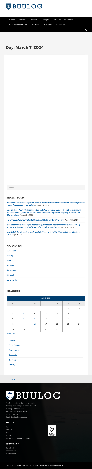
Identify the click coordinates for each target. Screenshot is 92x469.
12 (23, 319)
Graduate (13, 355)
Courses (12, 340)
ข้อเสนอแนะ (60, 25)
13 (34, 319)
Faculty (12, 365)
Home (12, 379)
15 (57, 319)
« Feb (9, 333)
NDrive (8, 435)
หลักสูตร (46, 20)
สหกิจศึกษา (57, 20)
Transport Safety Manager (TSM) (18, 438)
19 (23, 324)
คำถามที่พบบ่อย (11, 454)
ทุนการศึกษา (68, 20)
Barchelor (13, 350)
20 (35, 324)
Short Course (14, 345)
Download (10, 448)
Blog (7, 432)
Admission (11, 261)
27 (35, 329)
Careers (10, 265)
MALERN (9, 430)
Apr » (14, 333)
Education (11, 270)
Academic (11, 251)
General (10, 275)
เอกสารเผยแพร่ (11, 451)
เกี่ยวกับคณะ (22, 20)
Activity (10, 256)
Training (12, 360)
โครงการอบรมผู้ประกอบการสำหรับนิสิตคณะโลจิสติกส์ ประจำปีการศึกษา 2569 (36, 220)
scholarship (12, 280)
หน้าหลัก (12, 20)
